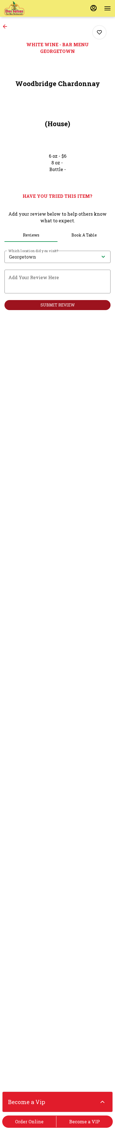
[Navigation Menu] (107, 8)
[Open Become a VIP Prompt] (102, 1102)
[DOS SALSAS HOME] (29, 8)
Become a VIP (84, 1121)
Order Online (29, 1121)
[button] (6, 26)
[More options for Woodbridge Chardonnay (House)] (99, 32)
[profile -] (93, 8)
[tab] (31, 235)
